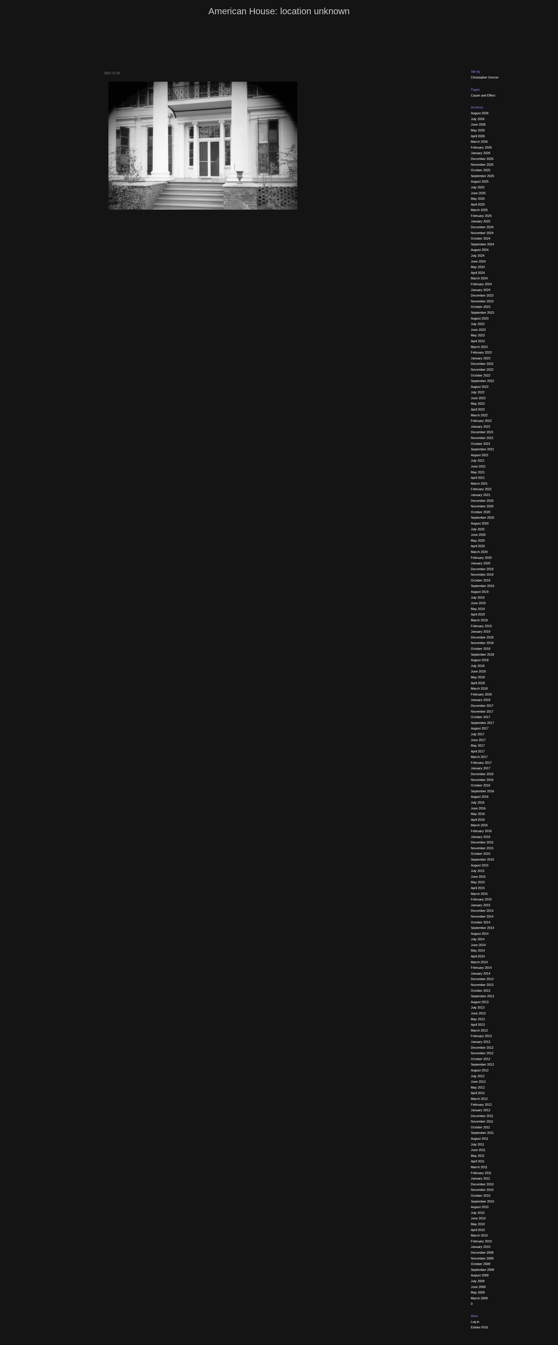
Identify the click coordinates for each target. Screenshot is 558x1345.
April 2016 (478, 819)
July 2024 (477, 255)
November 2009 (482, 1258)
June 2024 (478, 261)
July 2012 (477, 1076)
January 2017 (480, 768)
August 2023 (480, 318)
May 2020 (478, 540)
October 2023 (480, 306)
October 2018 (480, 648)
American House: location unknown (279, 11)
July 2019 (477, 597)
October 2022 (480, 375)
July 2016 (477, 802)
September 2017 (482, 723)
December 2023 (482, 295)
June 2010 (478, 1218)
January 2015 (480, 905)
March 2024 (479, 278)
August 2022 (480, 386)
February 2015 (481, 899)
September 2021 (482, 449)
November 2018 (482, 643)
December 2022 (482, 363)
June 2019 (478, 603)
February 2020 (481, 557)
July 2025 (477, 187)
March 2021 (479, 483)
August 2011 (479, 1138)
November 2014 (482, 916)
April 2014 (478, 956)
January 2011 (480, 1178)
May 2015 (478, 882)
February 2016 (481, 831)
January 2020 (480, 563)
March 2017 (479, 757)
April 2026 (478, 136)
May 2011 (477, 1155)
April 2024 (478, 272)
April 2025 (478, 204)
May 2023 (478, 335)
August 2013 (480, 1002)
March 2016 (479, 825)
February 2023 (481, 352)
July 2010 (477, 1212)
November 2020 (482, 506)
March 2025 (479, 210)
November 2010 (482, 1189)
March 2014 (479, 962)
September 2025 (482, 176)
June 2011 (478, 1150)
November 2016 (482, 780)
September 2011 (482, 1132)
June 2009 (478, 1287)
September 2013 (482, 996)
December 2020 (482, 500)
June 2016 (478, 808)
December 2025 (482, 158)
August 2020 (480, 523)
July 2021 (477, 460)
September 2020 (482, 517)
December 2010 (482, 1184)
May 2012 (478, 1087)
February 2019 (481, 626)
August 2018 (480, 660)
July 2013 (477, 1007)
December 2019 (482, 569)
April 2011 (477, 1161)
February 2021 (481, 489)
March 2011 (479, 1167)
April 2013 (478, 1024)
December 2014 (482, 910)
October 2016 (480, 785)
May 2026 (478, 130)
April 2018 (478, 683)
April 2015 (478, 888)
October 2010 (480, 1195)
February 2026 (481, 147)
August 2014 (480, 933)
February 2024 (481, 284)
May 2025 (478, 198)
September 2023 (482, 312)
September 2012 (482, 1064)
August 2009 (480, 1275)
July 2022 (477, 392)
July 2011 (477, 1144)
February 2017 (481, 762)
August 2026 (480, 113)
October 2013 (480, 990)
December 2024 (482, 227)
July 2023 (477, 324)
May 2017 (478, 745)
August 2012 (480, 1070)
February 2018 (481, 694)
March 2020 (479, 552)
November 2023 (482, 301)
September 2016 (482, 791)
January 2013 (480, 1041)
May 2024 (478, 267)
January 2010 (480, 1246)
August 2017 (480, 728)
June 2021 (478, 466)
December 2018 (482, 637)
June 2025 (478, 193)
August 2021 (480, 455)
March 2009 (479, 1298)
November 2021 (482, 438)
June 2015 (478, 876)
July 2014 (477, 939)
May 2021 (478, 472)
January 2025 (480, 221)
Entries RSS (479, 1327)
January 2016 (480, 837)
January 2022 (480, 426)
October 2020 (480, 512)
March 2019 (479, 620)
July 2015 (477, 871)
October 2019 (480, 580)
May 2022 (478, 403)
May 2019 (478, 609)
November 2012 (482, 1053)
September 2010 (482, 1201)
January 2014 (480, 973)
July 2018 (477, 666)
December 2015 (482, 842)
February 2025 (481, 215)
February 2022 (481, 420)
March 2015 (479, 894)
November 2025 (482, 164)
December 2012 (482, 1047)
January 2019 (480, 631)
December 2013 (482, 979)
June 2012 (478, 1081)
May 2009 (478, 1292)
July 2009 (477, 1281)
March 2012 (479, 1098)
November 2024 (482, 233)
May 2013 (478, 1019)
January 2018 (480, 700)
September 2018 (482, 654)
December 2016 (482, 774)
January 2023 (480, 358)
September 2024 (482, 244)
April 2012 (478, 1093)
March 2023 (479, 347)
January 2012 (480, 1110)
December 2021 (482, 432)
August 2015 (480, 865)
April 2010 (478, 1230)
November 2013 (482, 985)
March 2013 (479, 1030)
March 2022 (479, 415)
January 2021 (480, 495)
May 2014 (478, 950)
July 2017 (477, 734)
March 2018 (479, 688)
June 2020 (478, 534)
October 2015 (480, 853)
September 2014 (482, 928)
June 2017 (478, 740)
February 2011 (481, 1173)
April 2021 (478, 477)
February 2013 (481, 1036)
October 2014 (480, 922)
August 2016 (480, 796)
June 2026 (478, 124)
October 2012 (480, 1059)
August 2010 (480, 1207)
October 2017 (480, 717)
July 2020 (477, 529)
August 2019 (480, 591)
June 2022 (478, 398)
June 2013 (478, 1013)
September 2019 (482, 586)
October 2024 (480, 238)
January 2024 (480, 290)
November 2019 (482, 574)
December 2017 (482, 705)
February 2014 (481, 967)
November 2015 (482, 848)
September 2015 (482, 859)
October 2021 (480, 443)
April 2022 (478, 409)
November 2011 (482, 1121)
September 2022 (482, 381)
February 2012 (481, 1104)
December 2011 (482, 1116)
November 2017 (482, 711)
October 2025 (480, 170)
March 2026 (479, 141)
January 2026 (480, 153)
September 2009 (482, 1269)
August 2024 (480, 249)
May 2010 (478, 1224)
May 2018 (478, 677)
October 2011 (480, 1127)
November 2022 (482, 369)
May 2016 (478, 814)
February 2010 (481, 1241)
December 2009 (482, 1252)
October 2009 (480, 1264)
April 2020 (478, 546)
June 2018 (478, 671)
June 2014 (478, 945)
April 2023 (478, 341)
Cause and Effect (483, 95)
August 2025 (480, 181)
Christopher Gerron (484, 77)
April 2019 (478, 614)
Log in (475, 1321)
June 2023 (478, 329)
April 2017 (478, 751)
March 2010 (479, 1235)
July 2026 (477, 119)
